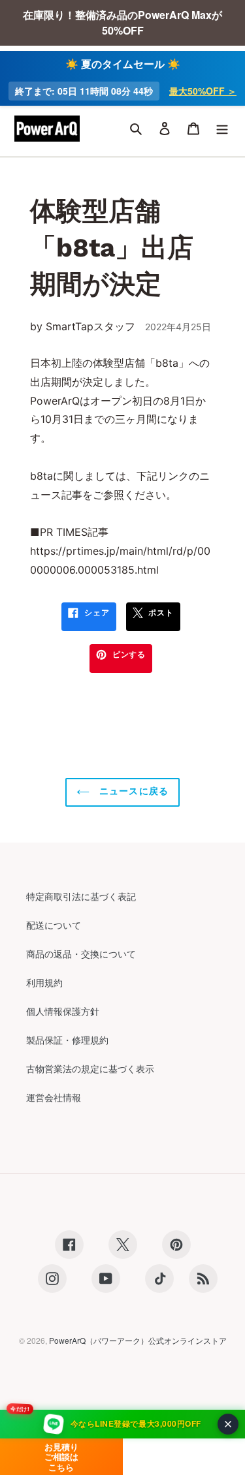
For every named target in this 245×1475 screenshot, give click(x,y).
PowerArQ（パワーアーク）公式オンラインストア (138, 1340)
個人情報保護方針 (62, 1010)
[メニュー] (222, 128)
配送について (53, 924)
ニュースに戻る (132, 791)
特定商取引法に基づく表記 (81, 896)
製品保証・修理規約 (67, 1039)
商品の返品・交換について (81, 953)
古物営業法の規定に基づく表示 (90, 1068)
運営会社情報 (53, 1097)
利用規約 (44, 982)
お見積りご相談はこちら (61, 1456)
